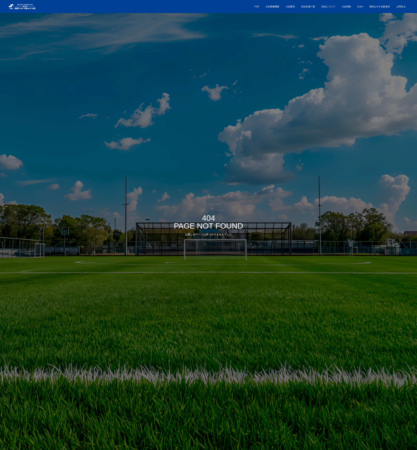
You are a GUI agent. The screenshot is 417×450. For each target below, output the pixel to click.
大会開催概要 (272, 6)
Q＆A (360, 6)
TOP (256, 6)
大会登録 (346, 6)
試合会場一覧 (308, 6)
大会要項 (290, 6)
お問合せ (401, 6)
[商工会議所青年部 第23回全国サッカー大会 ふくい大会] (21, 6)
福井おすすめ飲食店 (379, 6)
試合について (328, 6)
